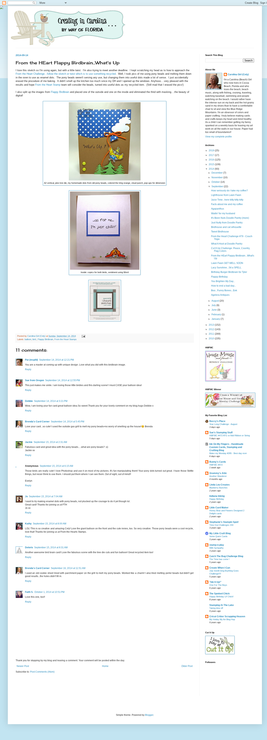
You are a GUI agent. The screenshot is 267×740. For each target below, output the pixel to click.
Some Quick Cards (218, 536)
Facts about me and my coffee (227, 204)
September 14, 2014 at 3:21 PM (50, 401)
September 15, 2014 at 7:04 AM (45, 496)
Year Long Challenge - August (223, 424)
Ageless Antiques (220, 295)
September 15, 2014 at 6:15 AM (56, 466)
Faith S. (29, 592)
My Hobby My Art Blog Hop (222, 619)
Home (105, 666)
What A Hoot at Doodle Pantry (226, 243)
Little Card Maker (218, 507)
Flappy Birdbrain (60, 91)
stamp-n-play (216, 545)
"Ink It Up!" (215, 582)
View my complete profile (218, 136)
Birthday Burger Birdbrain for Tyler (229, 272)
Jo (26, 496)
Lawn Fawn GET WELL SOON (227, 263)
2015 (212, 164)
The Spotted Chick (219, 593)
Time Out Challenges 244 (221, 525)
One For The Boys (218, 585)
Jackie (28, 442)
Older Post (187, 666)
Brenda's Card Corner (37, 421)
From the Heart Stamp (47, 84)
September (217, 186)
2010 (212, 338)
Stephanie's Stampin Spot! (224, 522)
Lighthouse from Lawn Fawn (226, 195)
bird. (34, 339)
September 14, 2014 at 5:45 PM (67, 421)
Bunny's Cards (217, 461)
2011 (212, 333)
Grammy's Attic (218, 473)
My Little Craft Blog (220, 533)
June (214, 309)
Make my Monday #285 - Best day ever (228, 453)
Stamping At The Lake (221, 605)
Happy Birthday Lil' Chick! (221, 596)
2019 (212, 150)
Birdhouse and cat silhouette (226, 227)
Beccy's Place (217, 421)
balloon (28, 339)
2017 (212, 155)
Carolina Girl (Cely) (238, 74)
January (216, 319)
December (217, 172)
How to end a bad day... (223, 285)
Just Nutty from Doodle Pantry (227, 222)
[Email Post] (83, 336)
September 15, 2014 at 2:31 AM (50, 442)
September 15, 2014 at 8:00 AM (49, 523)
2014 (212, 169)
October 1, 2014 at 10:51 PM (49, 592)
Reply (28, 369)
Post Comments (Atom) (42, 671)
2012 (212, 329)
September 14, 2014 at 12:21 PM (56, 359)
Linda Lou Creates (219, 484)
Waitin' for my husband (223, 213)
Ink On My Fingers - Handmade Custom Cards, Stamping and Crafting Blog (226, 447)
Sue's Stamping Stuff (221, 432)
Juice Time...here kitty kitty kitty (227, 199)
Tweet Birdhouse (220, 231)
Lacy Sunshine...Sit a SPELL (226, 267)
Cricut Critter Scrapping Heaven (227, 616)
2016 (212, 159)
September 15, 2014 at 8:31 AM (51, 547)
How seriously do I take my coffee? (229, 190)
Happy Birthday (216, 499)
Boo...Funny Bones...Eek (224, 290)
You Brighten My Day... (223, 281)
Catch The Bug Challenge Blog (226, 556)
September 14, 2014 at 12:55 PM (62, 380)
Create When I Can (219, 567)
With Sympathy (216, 548)
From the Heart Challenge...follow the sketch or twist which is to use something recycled (66, 73)
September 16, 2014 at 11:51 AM (68, 568)
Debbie (29, 401)
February (216, 314)
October (215, 182)
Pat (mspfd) (31, 359)
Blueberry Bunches (218, 487)
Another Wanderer (218, 476)
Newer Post (23, 666)
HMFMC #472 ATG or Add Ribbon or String (229, 435)
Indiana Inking (217, 496)
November (217, 177)
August (215, 300)
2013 (212, 324)
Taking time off (216, 608)
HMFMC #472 (216, 465)
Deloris (29, 547)
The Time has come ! (219, 559)
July (213, 305)
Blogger (149, 715)
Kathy (28, 523)
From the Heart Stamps (65, 339)
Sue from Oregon (34, 380)
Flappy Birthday (219, 276)
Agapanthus (217, 208)
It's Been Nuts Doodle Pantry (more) (230, 218)
